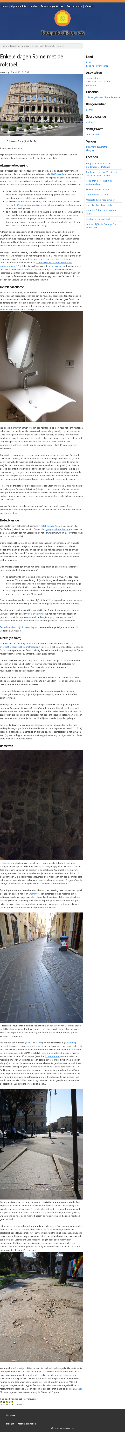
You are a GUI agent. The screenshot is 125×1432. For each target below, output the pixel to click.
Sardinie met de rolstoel (98, 218)
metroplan (75, 431)
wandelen (91, 84)
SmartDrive (34, 893)
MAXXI (29, 1042)
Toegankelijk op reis (62, 32)
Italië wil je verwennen (97, 65)
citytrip (89, 121)
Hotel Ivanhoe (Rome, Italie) (99, 205)
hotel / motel (92, 134)
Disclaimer (11, 1415)
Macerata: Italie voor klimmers (101, 199)
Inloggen (10, 1423)
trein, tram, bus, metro (96, 146)
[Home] (62, 18)
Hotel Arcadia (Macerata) (98, 194)
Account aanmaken (27, 1423)
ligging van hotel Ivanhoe (57, 529)
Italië (88, 62)
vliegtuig (90, 150)
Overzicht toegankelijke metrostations (35, 204)
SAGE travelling (58, 174)
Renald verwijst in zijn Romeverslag (17, 627)
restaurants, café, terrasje (98, 81)
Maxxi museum (55, 265)
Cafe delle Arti (52, 1056)
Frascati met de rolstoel (97, 189)
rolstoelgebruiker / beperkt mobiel (103, 97)
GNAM (39, 1042)
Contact (89, 6)
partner (89, 109)
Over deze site (74, 6)
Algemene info (18, 6)
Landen (34, 6)
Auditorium (70, 1042)
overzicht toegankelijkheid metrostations (19, 646)
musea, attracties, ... (95, 78)
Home (5, 6)
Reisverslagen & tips (52, 6)
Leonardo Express (38, 431)
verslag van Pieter (35, 613)
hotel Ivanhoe (47, 525)
